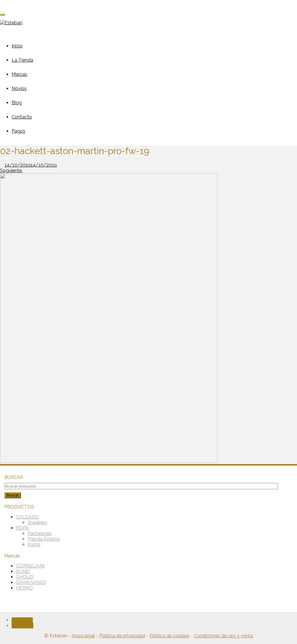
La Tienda (22, 60)
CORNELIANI (30, 566)
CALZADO (27, 517)
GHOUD (24, 577)
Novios (19, 88)
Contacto (22, 117)
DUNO (23, 571)
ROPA (22, 528)
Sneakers (37, 522)
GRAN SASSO (31, 582)
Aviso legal (83, 635)
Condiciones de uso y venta (223, 635)
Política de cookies (169, 635)
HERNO (24, 588)
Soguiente (11, 170)
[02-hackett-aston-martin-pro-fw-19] (109, 461)
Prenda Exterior (44, 539)
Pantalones (40, 533)
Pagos (18, 131)
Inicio (17, 46)
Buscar (13, 495)
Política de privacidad (122, 635)
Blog (17, 102)
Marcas (19, 74)
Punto (34, 544)
